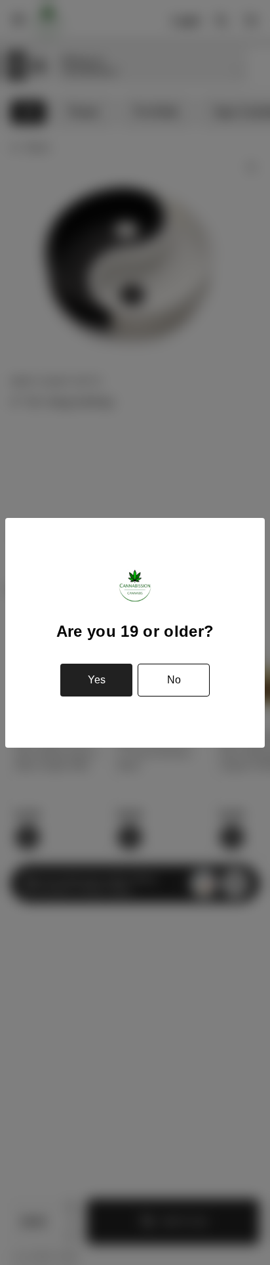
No (174, 679)
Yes (97, 679)
